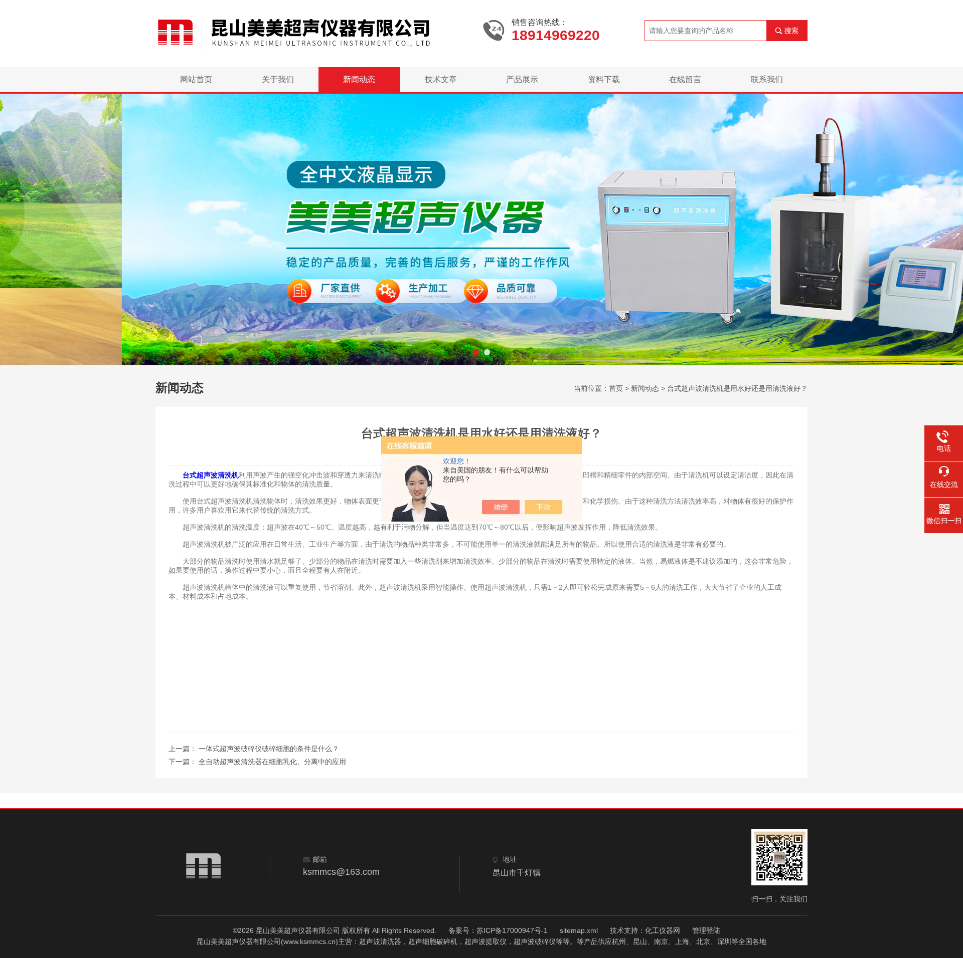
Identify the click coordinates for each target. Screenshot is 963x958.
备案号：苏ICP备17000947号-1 (498, 930)
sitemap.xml (579, 930)
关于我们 (278, 79)
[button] (476, 352)
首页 (616, 388)
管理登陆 (706, 930)
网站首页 (196, 79)
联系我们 (767, 79)
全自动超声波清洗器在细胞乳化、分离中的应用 (272, 762)
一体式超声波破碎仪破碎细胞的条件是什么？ (269, 749)
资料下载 (604, 79)
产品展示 (522, 79)
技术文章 (441, 79)
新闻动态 (359, 79)
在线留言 (685, 79)
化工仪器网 (662, 930)
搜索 (791, 31)
